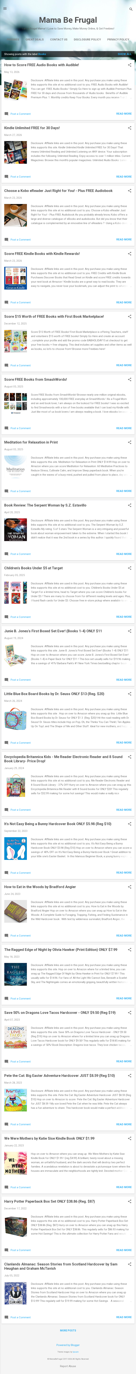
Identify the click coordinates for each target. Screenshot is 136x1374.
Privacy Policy (118, 39)
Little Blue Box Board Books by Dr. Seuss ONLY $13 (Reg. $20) (54, 694)
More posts (68, 1330)
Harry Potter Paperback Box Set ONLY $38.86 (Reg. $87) (49, 1201)
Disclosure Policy (87, 39)
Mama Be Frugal (68, 20)
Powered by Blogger (68, 1345)
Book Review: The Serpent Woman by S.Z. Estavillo (45, 505)
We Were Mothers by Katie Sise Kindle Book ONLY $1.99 (49, 1138)
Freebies (13, 39)
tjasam (76, 1352)
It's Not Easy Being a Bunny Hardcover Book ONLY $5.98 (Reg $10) (57, 824)
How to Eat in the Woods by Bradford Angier (40, 887)
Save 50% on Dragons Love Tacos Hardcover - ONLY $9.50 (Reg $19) (60, 1012)
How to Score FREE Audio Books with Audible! (41, 65)
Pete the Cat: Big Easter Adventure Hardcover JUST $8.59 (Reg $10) (59, 1075)
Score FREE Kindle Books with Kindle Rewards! (42, 254)
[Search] (131, 9)
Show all (125, 54)
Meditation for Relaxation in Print (31, 442)
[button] (130, 65)
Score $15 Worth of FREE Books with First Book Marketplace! (54, 316)
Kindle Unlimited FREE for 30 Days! (32, 128)
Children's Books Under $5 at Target (33, 568)
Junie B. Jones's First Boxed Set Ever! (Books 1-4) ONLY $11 (53, 631)
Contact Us (58, 39)
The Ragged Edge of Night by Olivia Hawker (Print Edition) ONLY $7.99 (60, 950)
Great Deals (35, 39)
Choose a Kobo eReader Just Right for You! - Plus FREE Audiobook (58, 191)
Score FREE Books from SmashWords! (35, 379)
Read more (124, 113)
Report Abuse (68, 1366)
